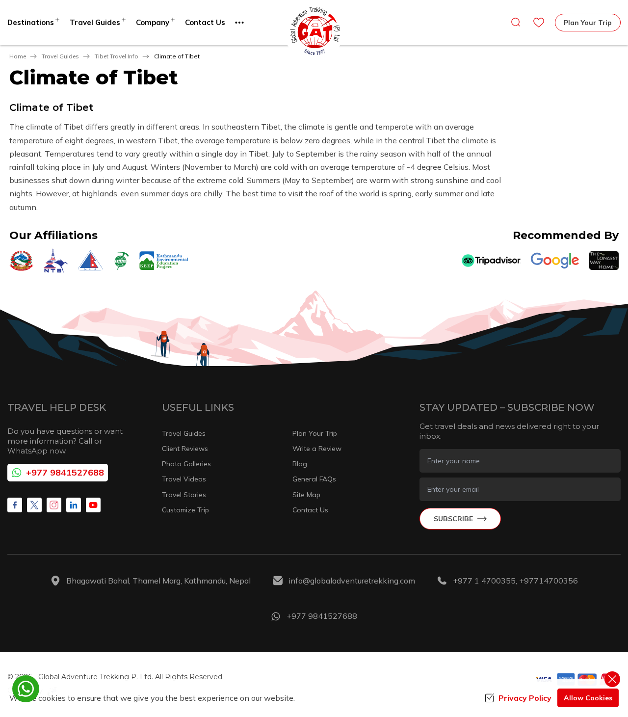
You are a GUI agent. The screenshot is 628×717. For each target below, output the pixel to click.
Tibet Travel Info (116, 56)
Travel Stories (184, 494)
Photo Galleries (186, 463)
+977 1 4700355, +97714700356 (515, 580)
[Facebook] (14, 505)
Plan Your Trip (588, 22)
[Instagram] (54, 505)
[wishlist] (538, 22)
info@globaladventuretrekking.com (351, 580)
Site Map (306, 494)
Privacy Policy (524, 698)
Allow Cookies (588, 697)
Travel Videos (184, 479)
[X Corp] (34, 505)
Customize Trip (185, 509)
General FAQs (314, 479)
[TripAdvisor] (491, 260)
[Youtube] (93, 505)
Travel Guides (60, 56)
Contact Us (205, 22)
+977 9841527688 (65, 472)
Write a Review (316, 448)
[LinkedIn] (73, 505)
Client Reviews (185, 448)
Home (17, 56)
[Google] (554, 260)
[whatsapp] (25, 688)
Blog (299, 463)
